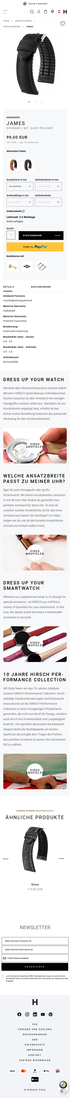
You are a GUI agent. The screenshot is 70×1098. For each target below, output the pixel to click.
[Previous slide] (9, 858)
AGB (35, 1040)
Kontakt (34, 1055)
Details (8, 287)
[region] (35, 3)
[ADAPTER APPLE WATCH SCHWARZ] (27, 266)
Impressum (35, 1050)
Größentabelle (14, 211)
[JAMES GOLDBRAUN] (13, 165)
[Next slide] (61, 858)
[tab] (16, 286)
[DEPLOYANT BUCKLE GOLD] (12, 266)
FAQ (35, 1024)
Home (6, 20)
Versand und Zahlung (35, 1029)
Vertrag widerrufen (35, 1060)
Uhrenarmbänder (12, 26)
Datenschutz (59, 978)
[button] (29, 102)
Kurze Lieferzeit (38, 4)
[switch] (63, 1091)
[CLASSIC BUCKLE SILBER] (41, 266)
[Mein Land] (59, 11)
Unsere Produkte (23, 20)
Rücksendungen (35, 1034)
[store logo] (65, 12)
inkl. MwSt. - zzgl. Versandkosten (23, 142)
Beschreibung (41, 287)
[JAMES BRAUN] (28, 165)
